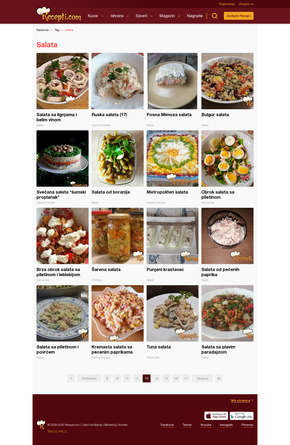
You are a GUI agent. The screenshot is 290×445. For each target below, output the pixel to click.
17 (186, 378)
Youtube (205, 424)
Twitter (187, 424)
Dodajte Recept (239, 16)
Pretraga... (214, 16)
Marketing (110, 424)
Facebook (167, 424)
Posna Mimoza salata (173, 90)
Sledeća (202, 378)
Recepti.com (59, 14)
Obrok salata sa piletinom (227, 167)
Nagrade (195, 15)
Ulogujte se (246, 4)
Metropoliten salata (173, 167)
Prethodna (89, 378)
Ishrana (116, 15)
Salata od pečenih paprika (227, 245)
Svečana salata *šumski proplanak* (62, 167)
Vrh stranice (240, 400)
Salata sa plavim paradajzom (227, 322)
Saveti (141, 15)
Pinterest (247, 424)
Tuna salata (173, 322)
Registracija (227, 4)
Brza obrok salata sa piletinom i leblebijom (62, 245)
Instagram (226, 424)
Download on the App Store (216, 416)
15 (166, 378)
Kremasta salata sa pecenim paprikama (118, 322)
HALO (63, 431)
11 (127, 378)
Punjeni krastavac (173, 245)
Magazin (167, 15)
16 (176, 378)
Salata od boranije (118, 167)
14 (156, 378)
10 (117, 378)
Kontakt (122, 424)
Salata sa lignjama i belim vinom (62, 90)
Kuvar (93, 15)
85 (219, 378)
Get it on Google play (242, 416)
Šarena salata (118, 245)
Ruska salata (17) (118, 90)
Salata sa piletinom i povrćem (62, 322)
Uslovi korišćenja (92, 424)
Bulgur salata (227, 90)
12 (136, 378)
